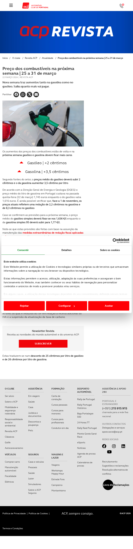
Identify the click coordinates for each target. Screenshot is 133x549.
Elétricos (9, 481)
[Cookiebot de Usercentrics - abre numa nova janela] (115, 240)
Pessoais (32, 467)
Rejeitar (24, 305)
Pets (30, 430)
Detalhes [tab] (66, 250)
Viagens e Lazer (57, 456)
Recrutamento (109, 461)
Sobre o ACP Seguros (34, 491)
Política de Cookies (38, 513)
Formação (57, 388)
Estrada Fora (58, 479)
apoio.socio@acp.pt (112, 431)
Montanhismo (58, 490)
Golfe (8, 442)
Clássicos (9, 436)
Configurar (65, 305)
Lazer (31, 478)
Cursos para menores (57, 412)
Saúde (31, 401)
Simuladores (34, 484)
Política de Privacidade (14, 513)
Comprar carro (12, 461)
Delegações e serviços (113, 427)
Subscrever (43, 343)
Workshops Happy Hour (57, 472)
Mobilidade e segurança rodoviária (11, 410)
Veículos (10, 454)
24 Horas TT (83, 422)
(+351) (114, 408)
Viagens (55, 464)
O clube (16, 58)
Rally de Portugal (86, 399)
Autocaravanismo (14, 448)
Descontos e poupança (34, 423)
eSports (81, 442)
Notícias (81, 448)
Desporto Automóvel (84, 390)
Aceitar (109, 305)
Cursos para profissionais (57, 421)
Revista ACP (31, 58)
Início (5, 58)
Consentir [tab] (23, 250)
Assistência (35, 388)
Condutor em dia (60, 428)
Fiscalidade (10, 476)
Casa (30, 407)
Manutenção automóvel (11, 469)
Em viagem (34, 396)
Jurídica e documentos (34, 414)
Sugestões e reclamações (115, 465)
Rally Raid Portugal (87, 428)
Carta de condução (56, 398)
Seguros (33, 454)
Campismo (56, 485)
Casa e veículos (36, 461)
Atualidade (47, 58)
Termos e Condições (12, 528)
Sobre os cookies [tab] (110, 250)
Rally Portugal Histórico (84, 406)
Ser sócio (9, 396)
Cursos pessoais (59, 404)
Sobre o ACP (11, 401)
